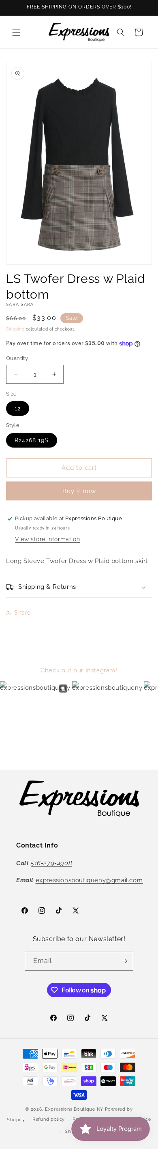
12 (18, 408)
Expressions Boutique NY (74, 1109)
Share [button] (22, 612)
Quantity (17, 358)
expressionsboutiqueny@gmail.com (89, 880)
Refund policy (48, 1119)
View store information (47, 539)
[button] (16, 32)
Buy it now (79, 491)
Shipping (15, 329)
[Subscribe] (124, 961)
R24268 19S (32, 440)
